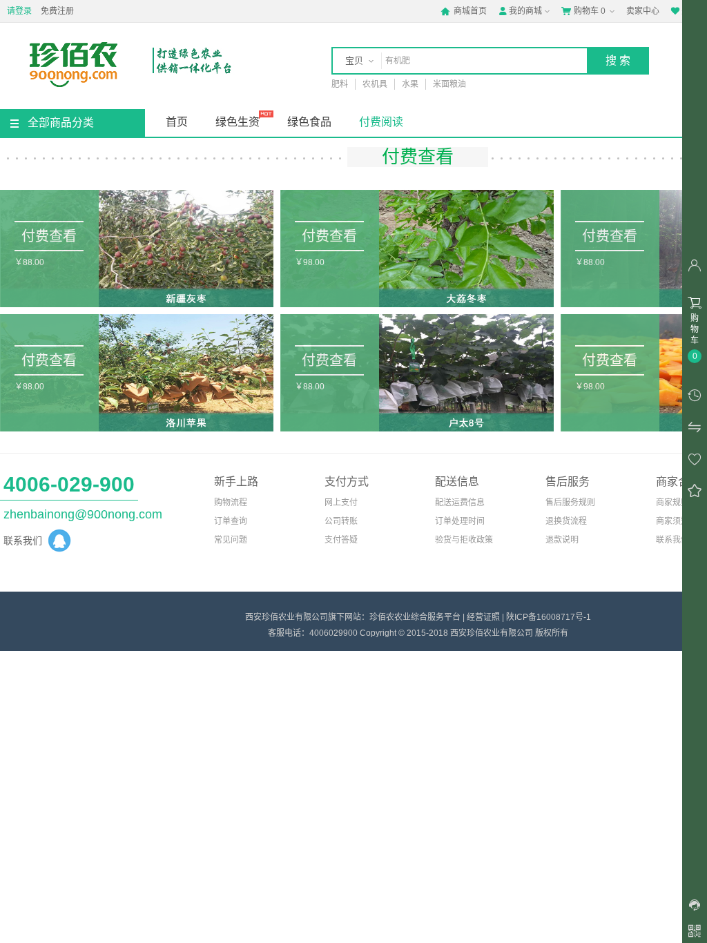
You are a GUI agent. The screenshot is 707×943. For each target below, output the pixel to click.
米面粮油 (449, 84)
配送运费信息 (460, 502)
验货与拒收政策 (464, 540)
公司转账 (341, 521)
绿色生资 (237, 122)
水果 (410, 84)
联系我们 (672, 540)
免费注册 (57, 11)
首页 (177, 122)
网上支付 (341, 502)
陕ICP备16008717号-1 (548, 617)
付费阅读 (381, 122)
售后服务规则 (570, 502)
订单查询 (230, 521)
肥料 (339, 84)
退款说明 (562, 540)
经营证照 (483, 617)
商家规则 (672, 502)
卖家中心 (642, 11)
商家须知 (672, 521)
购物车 (583, 11)
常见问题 (230, 540)
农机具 (374, 84)
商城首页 (463, 11)
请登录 (19, 11)
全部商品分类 (61, 122)
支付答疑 (341, 540)
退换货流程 (566, 521)
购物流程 (230, 502)
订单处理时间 (460, 521)
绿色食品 (309, 122)
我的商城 (520, 11)
